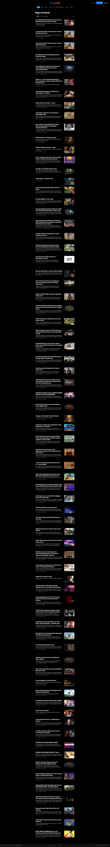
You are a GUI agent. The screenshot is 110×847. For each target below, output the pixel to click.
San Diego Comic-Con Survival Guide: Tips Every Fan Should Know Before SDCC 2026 (49, 485)
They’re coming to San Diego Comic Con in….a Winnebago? (48, 463)
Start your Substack (52, 845)
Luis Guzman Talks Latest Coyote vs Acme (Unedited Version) (48, 32)
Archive (67, 7)
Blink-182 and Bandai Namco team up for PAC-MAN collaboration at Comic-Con (48, 475)
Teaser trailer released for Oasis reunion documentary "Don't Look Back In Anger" (48, 611)
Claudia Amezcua (42, 163)
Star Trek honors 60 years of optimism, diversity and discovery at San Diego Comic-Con (47, 282)
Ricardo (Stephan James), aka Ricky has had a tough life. (48, 712)
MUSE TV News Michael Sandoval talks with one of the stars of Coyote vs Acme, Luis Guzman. (49, 35)
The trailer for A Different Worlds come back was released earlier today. (48, 150)
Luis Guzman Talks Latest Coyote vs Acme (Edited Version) (48, 44)
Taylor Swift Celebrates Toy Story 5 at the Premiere (48, 820)
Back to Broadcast (60, 7)
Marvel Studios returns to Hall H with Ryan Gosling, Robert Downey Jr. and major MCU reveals (49, 332)
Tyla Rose (46, 675)
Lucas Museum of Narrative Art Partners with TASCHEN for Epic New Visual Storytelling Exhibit (48, 68)
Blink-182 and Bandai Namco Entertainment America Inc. (48, 477)
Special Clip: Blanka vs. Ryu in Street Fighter (49, 271)
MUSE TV (42, 26)
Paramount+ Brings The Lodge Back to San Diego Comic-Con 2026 (48, 425)
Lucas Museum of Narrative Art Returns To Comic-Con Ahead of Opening (48, 566)
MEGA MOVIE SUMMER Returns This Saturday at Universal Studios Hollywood (48, 832)
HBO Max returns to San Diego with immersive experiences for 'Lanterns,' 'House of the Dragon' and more (47, 553)
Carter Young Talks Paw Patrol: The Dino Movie (48, 188)
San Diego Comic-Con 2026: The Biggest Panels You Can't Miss (48, 496)
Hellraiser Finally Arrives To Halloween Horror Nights (47, 658)
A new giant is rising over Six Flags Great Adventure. (47, 693)
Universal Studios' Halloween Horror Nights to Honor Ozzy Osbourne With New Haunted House (49, 307)
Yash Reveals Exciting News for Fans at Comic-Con (47, 369)
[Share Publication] (94, 3)
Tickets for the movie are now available (44, 417)
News (42, 7)
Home (38, 7)
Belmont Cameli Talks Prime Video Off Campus (47, 809)
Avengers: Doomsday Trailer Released (47, 416)
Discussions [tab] (45, 16)
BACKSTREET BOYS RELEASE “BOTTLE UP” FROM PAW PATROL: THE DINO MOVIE (49, 786)
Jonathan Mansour (42, 649)
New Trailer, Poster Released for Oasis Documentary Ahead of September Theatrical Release (47, 126)
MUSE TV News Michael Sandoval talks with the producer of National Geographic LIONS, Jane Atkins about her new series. (49, 117)
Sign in (106, 2)
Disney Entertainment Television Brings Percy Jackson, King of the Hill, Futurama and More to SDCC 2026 (48, 438)
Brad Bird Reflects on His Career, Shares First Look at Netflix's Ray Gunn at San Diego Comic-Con (49, 345)
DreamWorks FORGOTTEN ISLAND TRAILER (49, 700)
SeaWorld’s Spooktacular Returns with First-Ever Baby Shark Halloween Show (47, 246)
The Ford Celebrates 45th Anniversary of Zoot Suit (48, 518)
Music (46, 7)
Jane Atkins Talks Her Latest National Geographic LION (47, 113)
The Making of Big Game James (45, 645)
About (71, 7)
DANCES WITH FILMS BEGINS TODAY (47, 742)
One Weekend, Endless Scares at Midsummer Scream (46, 257)
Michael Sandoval (43, 60)
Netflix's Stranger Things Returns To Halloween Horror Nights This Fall (47, 763)
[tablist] (42, 16)
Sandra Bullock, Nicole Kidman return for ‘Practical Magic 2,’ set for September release (49, 683)
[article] (55, 24)
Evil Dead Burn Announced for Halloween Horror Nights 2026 (48, 405)
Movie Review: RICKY (42, 710)
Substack (97, 845)
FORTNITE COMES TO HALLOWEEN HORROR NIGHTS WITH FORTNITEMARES (49, 393)
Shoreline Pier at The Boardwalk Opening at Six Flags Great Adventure (49, 634)
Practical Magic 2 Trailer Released (46, 680)
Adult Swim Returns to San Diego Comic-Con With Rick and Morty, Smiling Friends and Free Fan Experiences (48, 381)
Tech (54, 7)
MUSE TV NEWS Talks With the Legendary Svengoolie (48, 294)
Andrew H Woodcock (43, 262)
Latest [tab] (37, 16)
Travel (50, 7)
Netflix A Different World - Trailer (46, 147)
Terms (14, 845)
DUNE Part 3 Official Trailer (44, 576)
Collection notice (19, 845)
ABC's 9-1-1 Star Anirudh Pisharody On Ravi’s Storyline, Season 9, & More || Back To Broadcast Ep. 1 (49, 81)
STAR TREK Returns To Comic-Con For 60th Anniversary (49, 541)
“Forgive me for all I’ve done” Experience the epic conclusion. (49, 578)
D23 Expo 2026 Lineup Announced (46, 507)
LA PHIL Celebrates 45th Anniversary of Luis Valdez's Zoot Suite (48, 731)
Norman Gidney (42, 142)
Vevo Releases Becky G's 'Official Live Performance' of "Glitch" (47, 92)
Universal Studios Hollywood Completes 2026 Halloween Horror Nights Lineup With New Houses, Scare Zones (49, 222)
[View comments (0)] (45, 28)
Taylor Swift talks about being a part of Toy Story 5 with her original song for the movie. (49, 824)
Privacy (11, 845)
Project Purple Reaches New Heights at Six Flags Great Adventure (48, 691)
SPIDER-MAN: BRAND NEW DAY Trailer (47, 752)
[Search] (91, 3)
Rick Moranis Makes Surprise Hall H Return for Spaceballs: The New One (49, 357)
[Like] (36, 28)
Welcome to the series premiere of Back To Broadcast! (47, 84)
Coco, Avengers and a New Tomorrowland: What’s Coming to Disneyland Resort (48, 158)
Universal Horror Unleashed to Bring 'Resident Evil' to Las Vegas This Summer (48, 586)
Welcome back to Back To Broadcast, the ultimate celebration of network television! (49, 24)
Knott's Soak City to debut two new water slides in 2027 (48, 319)
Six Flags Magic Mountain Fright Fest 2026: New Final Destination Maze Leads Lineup (49, 209)
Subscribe (99, 2)
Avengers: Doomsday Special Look (46, 169)
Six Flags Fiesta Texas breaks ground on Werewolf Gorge (48, 55)
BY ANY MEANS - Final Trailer (45, 199)
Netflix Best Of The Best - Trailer (45, 103)
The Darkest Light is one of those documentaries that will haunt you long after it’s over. (48, 140)
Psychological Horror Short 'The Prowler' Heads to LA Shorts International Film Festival (48, 598)
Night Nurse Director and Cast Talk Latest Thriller (48, 529)
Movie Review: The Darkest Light (46, 137)
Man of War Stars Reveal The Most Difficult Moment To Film (49, 669)
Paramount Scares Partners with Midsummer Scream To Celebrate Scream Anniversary (48, 451)
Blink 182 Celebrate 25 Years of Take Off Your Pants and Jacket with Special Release (49, 797)
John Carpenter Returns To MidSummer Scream (48, 720)
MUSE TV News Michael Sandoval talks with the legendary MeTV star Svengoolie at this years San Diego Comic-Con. (48, 298)
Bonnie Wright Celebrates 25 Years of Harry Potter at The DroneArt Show (49, 774)
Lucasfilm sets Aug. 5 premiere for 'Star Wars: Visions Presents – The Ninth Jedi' (48, 622)
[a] (69, 22)
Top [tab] (41, 16)
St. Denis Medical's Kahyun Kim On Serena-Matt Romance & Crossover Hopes (49, 20)
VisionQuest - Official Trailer (44, 178)
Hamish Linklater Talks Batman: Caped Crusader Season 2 (47, 234)
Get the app (60, 845)
